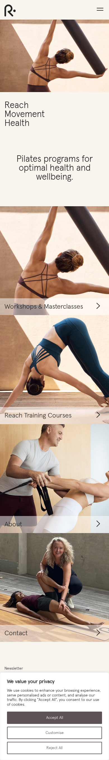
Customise (55, 733)
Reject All (54, 748)
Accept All (54, 718)
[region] (54, 716)
